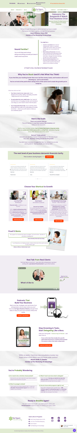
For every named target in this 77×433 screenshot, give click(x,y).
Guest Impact (33, 423)
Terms (29, 430)
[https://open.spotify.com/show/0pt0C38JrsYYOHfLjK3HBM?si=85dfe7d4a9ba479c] (65, 421)
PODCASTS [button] (18, 9)
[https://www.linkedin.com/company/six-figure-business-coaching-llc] (65, 418)
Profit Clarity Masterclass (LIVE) (37, 419)
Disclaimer (33, 430)
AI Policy (41, 430)
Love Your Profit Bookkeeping (37, 421)
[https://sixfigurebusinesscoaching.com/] (38, 9)
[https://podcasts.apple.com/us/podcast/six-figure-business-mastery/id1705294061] (59, 421)
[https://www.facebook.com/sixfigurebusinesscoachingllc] (59, 418)
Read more (12, 172)
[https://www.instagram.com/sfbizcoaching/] (52, 421)
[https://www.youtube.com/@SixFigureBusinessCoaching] (52, 418)
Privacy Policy (37, 430)
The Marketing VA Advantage (37, 425)
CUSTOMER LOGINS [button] (62, 9)
